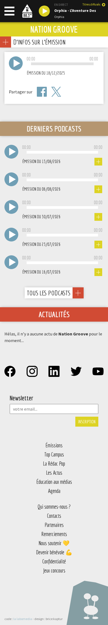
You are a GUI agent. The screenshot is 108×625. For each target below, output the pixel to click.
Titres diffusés (91, 4)
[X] (56, 92)
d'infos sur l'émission (39, 42)
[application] (62, 64)
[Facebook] (42, 92)
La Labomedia (22, 619)
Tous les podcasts (48, 293)
